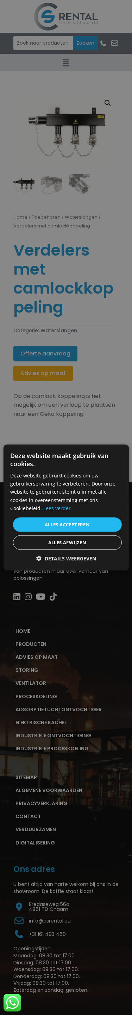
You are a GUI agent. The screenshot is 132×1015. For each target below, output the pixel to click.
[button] (66, 558)
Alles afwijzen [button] (67, 542)
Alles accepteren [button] (67, 524)
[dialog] (66, 507)
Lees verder (57, 508)
